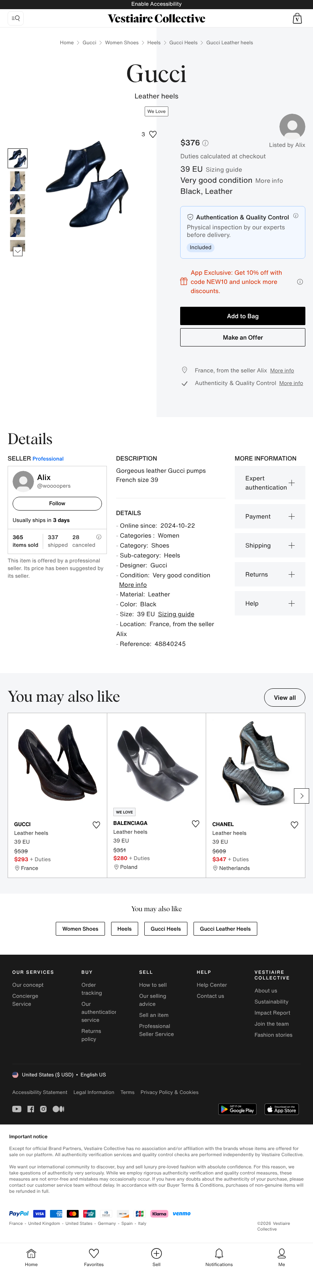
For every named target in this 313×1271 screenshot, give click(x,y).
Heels (153, 42)
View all (285, 697)
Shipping (258, 545)
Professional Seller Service (156, 1030)
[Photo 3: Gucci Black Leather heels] (17, 204)
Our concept (28, 985)
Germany (107, 1223)
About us (266, 991)
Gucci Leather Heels (225, 929)
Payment (258, 516)
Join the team (272, 1024)
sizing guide (224, 169)
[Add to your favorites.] (96, 825)
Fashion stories (273, 1035)
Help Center (212, 985)
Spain (127, 1223)
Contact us (210, 996)
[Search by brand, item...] (16, 18)
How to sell (152, 985)
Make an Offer (243, 337)
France (16, 1223)
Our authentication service (99, 1012)
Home (67, 42)
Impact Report (272, 1013)
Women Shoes (122, 42)
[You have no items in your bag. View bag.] (297, 18)
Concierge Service (25, 1000)
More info (269, 180)
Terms (127, 1092)
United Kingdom (44, 1223)
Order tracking (91, 989)
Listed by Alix (287, 145)
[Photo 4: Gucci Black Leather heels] (17, 227)
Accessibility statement (39, 1092)
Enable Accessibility (156, 4)
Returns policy (91, 1035)
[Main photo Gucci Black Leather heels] (17, 158)
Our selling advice (152, 1000)
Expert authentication (266, 483)
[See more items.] (18, 251)
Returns (256, 574)
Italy (142, 1223)
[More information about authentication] (295, 215)
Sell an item (153, 1015)
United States (79, 1223)
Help (252, 603)
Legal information (93, 1092)
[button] (297, 18)
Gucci (89, 42)
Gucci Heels (183, 42)
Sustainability (272, 1002)
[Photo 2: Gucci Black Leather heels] (17, 181)
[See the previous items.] (18, 148)
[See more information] (300, 281)
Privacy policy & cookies (169, 1092)
